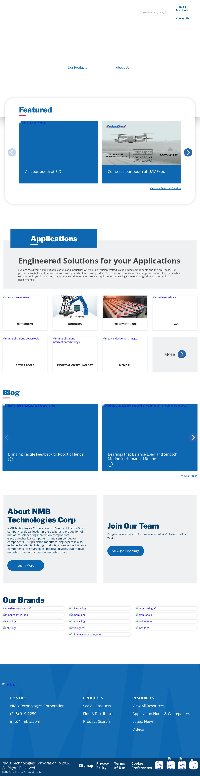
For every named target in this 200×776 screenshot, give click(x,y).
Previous (11, 152)
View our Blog (189, 476)
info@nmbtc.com (25, 721)
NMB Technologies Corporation (37, 705)
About (105, 13)
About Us (122, 67)
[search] (166, 12)
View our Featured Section (165, 188)
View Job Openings (125, 551)
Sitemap (86, 765)
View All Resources (148, 705)
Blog (133, 13)
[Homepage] (31, 12)
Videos (138, 729)
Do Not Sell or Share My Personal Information (22, 772)
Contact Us (182, 18)
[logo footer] (10, 684)
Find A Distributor (183, 8)
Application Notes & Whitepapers (161, 713)
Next (189, 152)
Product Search (96, 721)
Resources (120, 13)
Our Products (77, 67)
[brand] (33, 608)
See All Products (97, 705)
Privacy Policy (102, 765)
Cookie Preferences (141, 765)
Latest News (143, 721)
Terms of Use (119, 765)
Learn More (26, 565)
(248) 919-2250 (23, 713)
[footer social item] (159, 765)
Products (70, 13)
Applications (89, 13)
